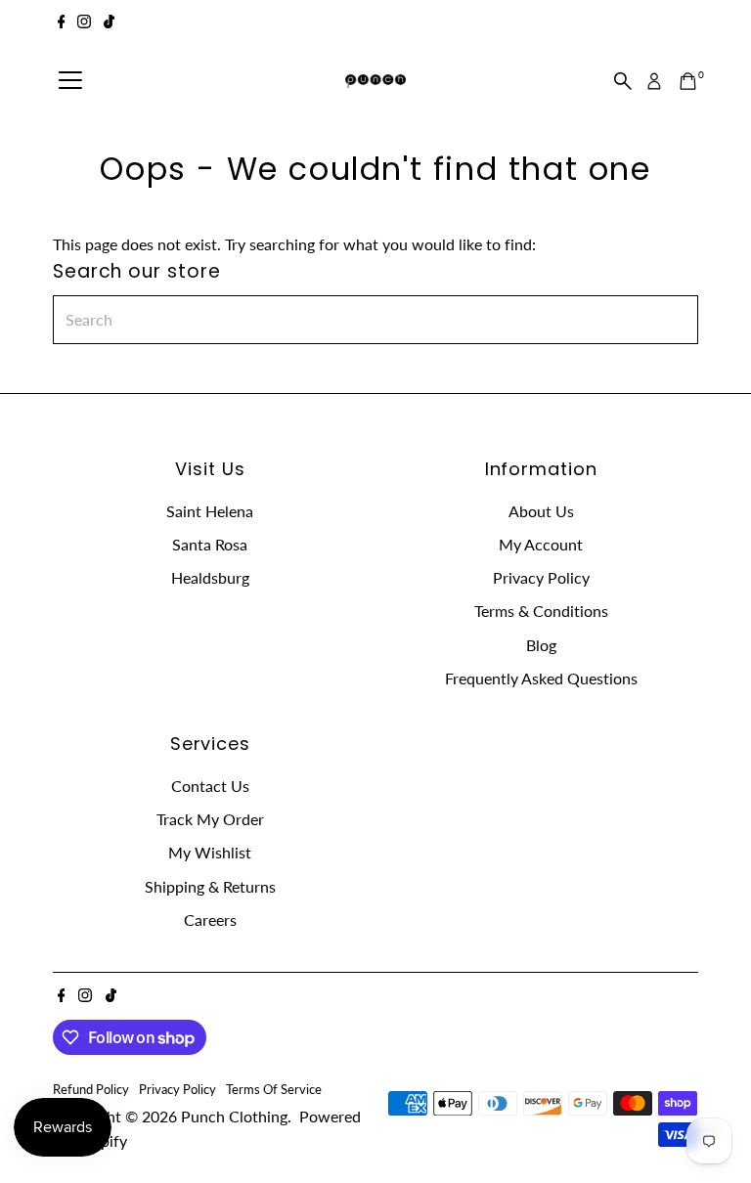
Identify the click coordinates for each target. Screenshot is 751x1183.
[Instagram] (84, 23)
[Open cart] (688, 81)
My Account (541, 544)
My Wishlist (209, 852)
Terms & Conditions (541, 610)
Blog (541, 644)
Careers (210, 919)
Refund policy (91, 1089)
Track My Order (210, 819)
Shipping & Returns (210, 886)
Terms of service (274, 1089)
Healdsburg (210, 577)
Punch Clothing (234, 1116)
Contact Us (210, 785)
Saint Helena (209, 511)
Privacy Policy (541, 577)
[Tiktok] (109, 23)
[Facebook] (61, 23)
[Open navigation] (70, 81)
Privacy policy (177, 1089)
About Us (541, 511)
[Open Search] (623, 81)
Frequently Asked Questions (541, 678)
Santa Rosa (209, 544)
